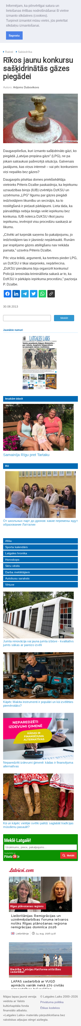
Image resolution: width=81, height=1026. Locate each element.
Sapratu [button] (14, 35)
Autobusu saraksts (17, 578)
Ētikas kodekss (50, 1007)
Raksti (9, 51)
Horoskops (12, 559)
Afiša (8, 540)
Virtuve (9, 584)
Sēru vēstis (12, 565)
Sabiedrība (25, 51)
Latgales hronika (16, 553)
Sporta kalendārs (16, 547)
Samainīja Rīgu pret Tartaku (26, 455)
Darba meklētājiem (17, 572)
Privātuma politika (52, 1002)
